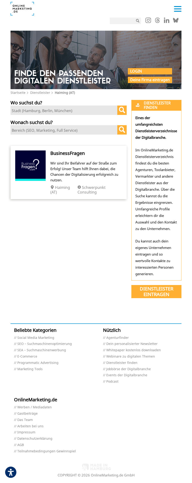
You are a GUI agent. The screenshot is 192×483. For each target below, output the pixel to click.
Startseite (18, 92)
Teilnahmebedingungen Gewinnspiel (46, 451)
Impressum (26, 432)
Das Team (25, 420)
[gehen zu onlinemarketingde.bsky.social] (175, 21)
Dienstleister (40, 92)
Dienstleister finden (121, 363)
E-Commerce (27, 357)
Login (136, 71)
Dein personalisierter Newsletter (132, 344)
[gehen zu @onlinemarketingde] (157, 21)
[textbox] (65, 110)
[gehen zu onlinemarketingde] (148, 21)
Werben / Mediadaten (34, 407)
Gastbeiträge (27, 414)
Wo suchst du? (26, 102)
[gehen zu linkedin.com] (166, 21)
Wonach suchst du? (32, 122)
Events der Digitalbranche (126, 375)
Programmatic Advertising (38, 363)
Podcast (112, 382)
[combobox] (69, 110)
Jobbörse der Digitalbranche (128, 369)
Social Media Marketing (35, 338)
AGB (20, 445)
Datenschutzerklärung (34, 439)
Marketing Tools (30, 369)
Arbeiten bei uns (30, 426)
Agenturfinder (117, 338)
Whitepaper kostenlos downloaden (133, 350)
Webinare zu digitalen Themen (130, 357)
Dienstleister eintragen (156, 291)
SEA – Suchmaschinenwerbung (41, 350)
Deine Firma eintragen (150, 79)
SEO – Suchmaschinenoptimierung (44, 344)
